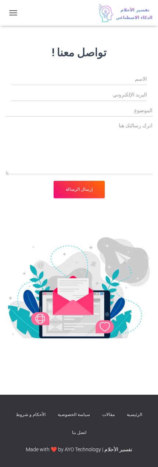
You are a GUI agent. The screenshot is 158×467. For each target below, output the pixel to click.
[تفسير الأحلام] (122, 13)
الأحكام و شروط (31, 414)
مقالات (108, 414)
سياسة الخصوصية (74, 414)
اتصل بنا (79, 432)
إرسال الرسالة (79, 189)
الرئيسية (134, 414)
